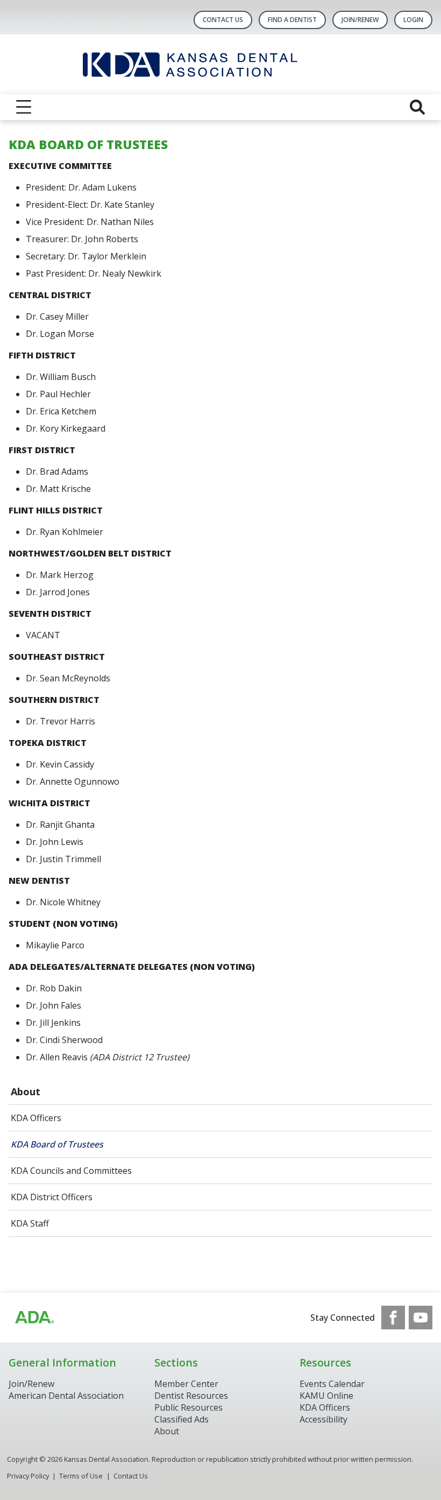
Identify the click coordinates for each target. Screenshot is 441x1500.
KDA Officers (36, 1118)
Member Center (186, 1384)
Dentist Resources (191, 1396)
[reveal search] (417, 107)
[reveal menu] (24, 107)
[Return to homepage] (221, 64)
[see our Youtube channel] (420, 1317)
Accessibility (323, 1419)
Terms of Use (81, 1476)
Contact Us (223, 19)
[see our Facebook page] (393, 1317)
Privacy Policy (28, 1476)
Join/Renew (360, 19)
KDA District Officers (52, 1197)
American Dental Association (66, 1396)
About (25, 1091)
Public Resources (188, 1407)
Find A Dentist (292, 19)
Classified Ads (181, 1419)
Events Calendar (332, 1384)
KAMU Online (326, 1396)
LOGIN (413, 19)
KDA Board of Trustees (57, 1144)
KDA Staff (30, 1223)
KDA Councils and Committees (71, 1171)
